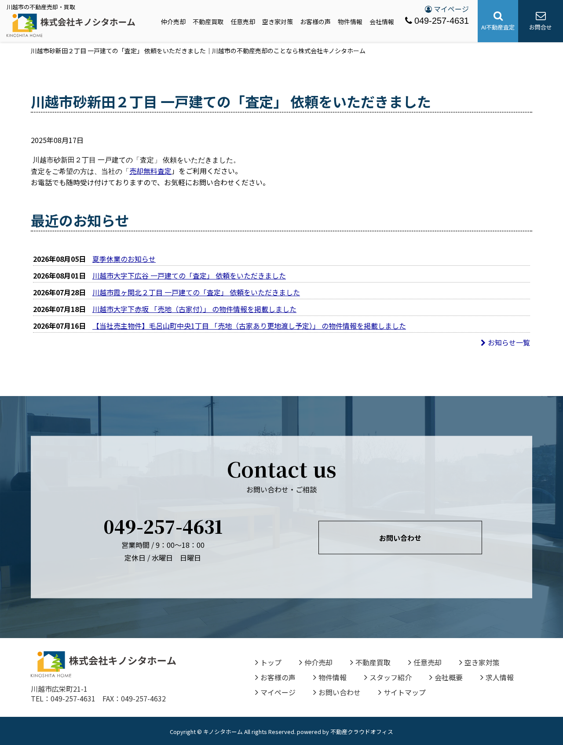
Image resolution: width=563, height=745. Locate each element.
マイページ (450, 9)
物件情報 (350, 21)
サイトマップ (405, 692)
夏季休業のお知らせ (124, 258)
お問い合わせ (400, 537)
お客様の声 (315, 21)
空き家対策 (277, 21)
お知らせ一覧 (509, 342)
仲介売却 (173, 21)
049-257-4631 (441, 21)
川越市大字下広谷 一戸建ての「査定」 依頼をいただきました (189, 275)
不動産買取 (208, 21)
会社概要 (449, 677)
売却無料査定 (150, 170)
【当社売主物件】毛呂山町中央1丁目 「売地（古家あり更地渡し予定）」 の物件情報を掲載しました (249, 325)
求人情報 (500, 677)
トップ (271, 662)
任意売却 (242, 21)
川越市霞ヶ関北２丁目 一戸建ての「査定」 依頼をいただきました (196, 292)
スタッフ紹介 (390, 677)
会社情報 (381, 21)
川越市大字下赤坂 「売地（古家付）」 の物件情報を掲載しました (194, 309)
